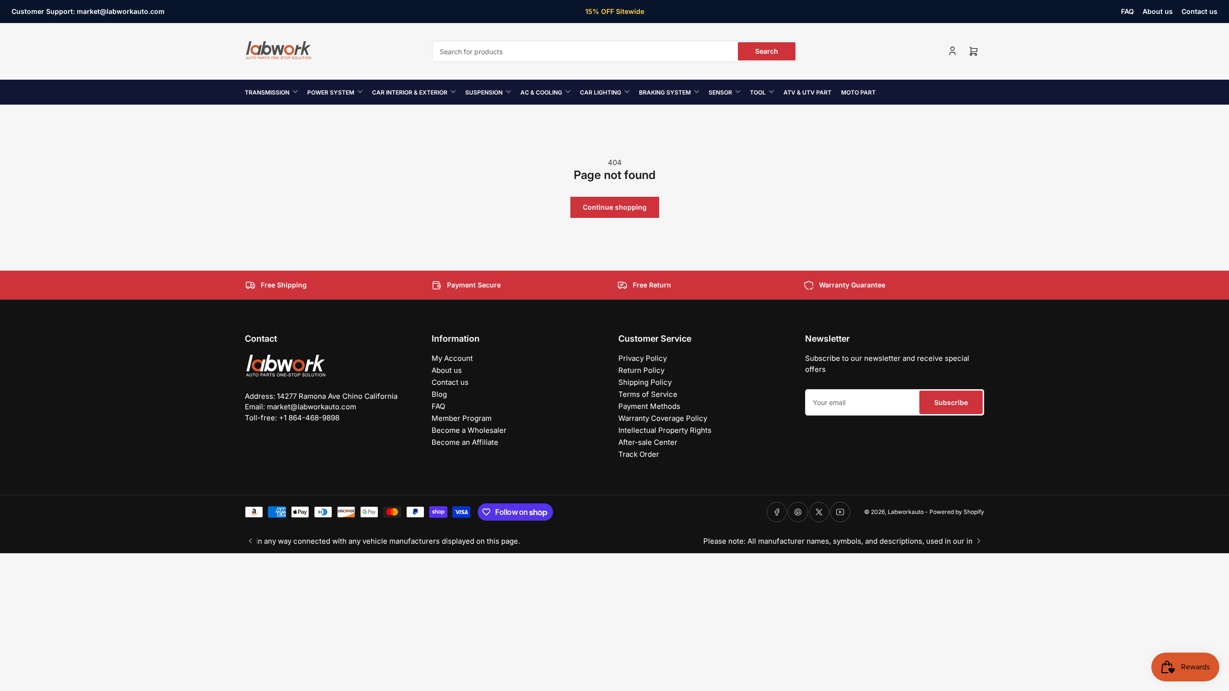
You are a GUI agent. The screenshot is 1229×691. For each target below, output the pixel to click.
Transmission (267, 92)
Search (766, 51)
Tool (758, 92)
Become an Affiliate (465, 442)
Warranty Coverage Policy (662, 418)
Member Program (462, 418)
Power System (330, 92)
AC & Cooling (541, 92)
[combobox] (614, 51)
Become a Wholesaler (469, 430)
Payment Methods (649, 406)
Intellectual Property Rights (664, 430)
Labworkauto (906, 511)
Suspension (484, 92)
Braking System (665, 92)
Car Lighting (600, 92)
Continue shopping (615, 207)
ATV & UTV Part (807, 92)
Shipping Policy (645, 382)
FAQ (1127, 11)
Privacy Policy (642, 358)
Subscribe (951, 402)
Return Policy (641, 370)
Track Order (638, 454)
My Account (452, 358)
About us (1158, 11)
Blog (439, 394)
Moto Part (858, 92)
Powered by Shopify (956, 511)
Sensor (720, 92)
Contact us (1199, 11)
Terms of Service (647, 394)
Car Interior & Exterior (409, 92)
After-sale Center (647, 442)
